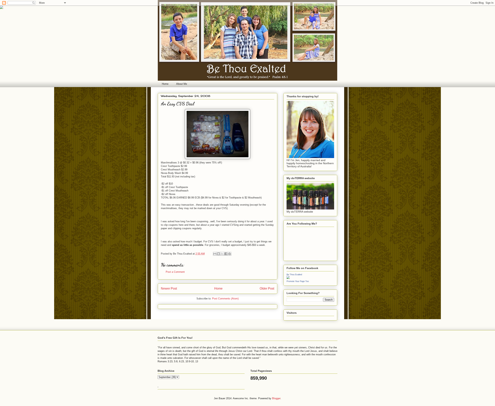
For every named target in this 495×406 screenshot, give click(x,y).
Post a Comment (175, 271)
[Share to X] (222, 254)
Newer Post (169, 288)
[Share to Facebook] (226, 254)
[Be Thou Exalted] (288, 277)
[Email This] (215, 254)
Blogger (276, 398)
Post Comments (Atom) (225, 298)
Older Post (267, 288)
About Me (181, 83)
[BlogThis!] (218, 254)
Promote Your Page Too (298, 281)
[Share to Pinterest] (229, 254)
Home (165, 83)
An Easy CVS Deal (177, 104)
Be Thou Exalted (294, 274)
